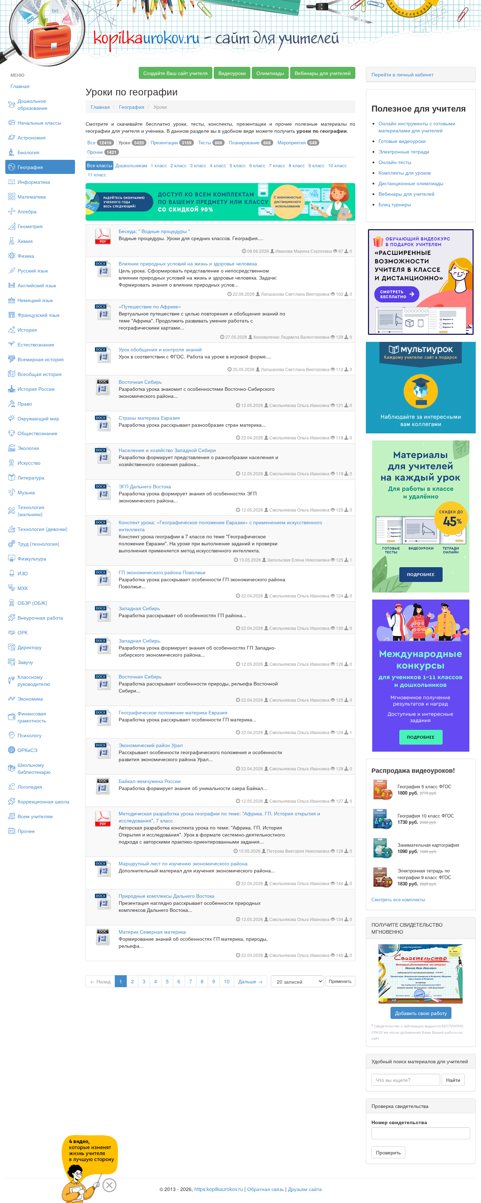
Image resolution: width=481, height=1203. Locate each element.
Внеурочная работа (40, 617)
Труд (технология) (39, 543)
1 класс (159, 165)
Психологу (30, 735)
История (27, 329)
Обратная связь (265, 1188)
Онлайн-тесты (395, 161)
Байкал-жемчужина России (150, 780)
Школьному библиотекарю (34, 768)
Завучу (25, 661)
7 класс (277, 165)
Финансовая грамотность (32, 717)
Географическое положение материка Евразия (173, 712)
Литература (31, 477)
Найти (453, 1079)
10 (227, 981)
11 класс (97, 174)
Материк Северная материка (152, 931)
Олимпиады (270, 72)
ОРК (22, 632)
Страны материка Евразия (149, 417)
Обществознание (37, 433)
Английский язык (37, 285)
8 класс (297, 165)
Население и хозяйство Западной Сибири (167, 449)
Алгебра (27, 211)
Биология (28, 152)
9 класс (316, 165)
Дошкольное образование (33, 104)
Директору (30, 647)
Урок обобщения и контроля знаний (160, 349)
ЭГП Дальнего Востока (145, 486)
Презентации (171, 142)
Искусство (29, 462)
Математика (32, 196)
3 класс (198, 165)
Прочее (26, 830)
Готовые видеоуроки (402, 140)
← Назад (100, 981)
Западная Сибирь (139, 608)
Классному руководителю (34, 680)
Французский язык (39, 314)
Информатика (34, 181)
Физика (26, 255)
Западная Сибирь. (140, 640)
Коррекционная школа (43, 801)
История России (36, 388)
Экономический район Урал (151, 744)
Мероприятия (297, 142)
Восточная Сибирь (140, 381)
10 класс (337, 165)
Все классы (99, 165)
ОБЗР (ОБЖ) (32, 602)
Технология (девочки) (43, 528)
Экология (28, 447)
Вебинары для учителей (323, 72)
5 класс (238, 165)
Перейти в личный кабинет (402, 74)
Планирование (250, 142)
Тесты (210, 142)
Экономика (30, 698)
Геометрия (30, 226)
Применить (340, 981)
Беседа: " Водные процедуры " (154, 230)
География (30, 166)
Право (25, 403)
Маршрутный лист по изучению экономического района (183, 863)
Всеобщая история (40, 373)
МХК (23, 587)
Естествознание (36, 344)
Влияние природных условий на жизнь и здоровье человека (188, 263)
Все (99, 142)
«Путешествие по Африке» (150, 306)
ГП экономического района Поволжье (162, 572)
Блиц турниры (395, 204)
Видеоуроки (232, 72)
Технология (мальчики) (31, 510)
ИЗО (23, 573)
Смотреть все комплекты (398, 899)
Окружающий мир (38, 418)
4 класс (218, 165)
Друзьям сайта (305, 1188)
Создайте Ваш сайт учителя (175, 72)
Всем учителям (35, 816)
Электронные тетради (404, 151)
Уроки (131, 142)
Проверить (388, 1152)
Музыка (26, 492)
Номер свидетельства (399, 1122)
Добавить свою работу (421, 1012)
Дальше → (250, 981)
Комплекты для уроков (405, 172)
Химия (25, 240)
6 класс (257, 165)
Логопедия (30, 786)
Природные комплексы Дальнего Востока (166, 895)
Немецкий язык (35, 299)
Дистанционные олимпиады (411, 183)
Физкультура (32, 558)
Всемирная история (41, 359)
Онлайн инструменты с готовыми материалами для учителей (417, 127)
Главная (20, 85)
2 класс (178, 165)
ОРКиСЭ (27, 749)
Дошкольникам (131, 165)
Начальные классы (39, 122)
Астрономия (32, 137)
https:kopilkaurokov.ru (218, 1188)
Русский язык (33, 270)
